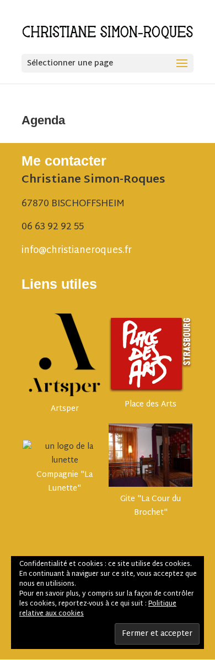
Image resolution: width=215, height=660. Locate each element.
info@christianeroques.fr (77, 250)
